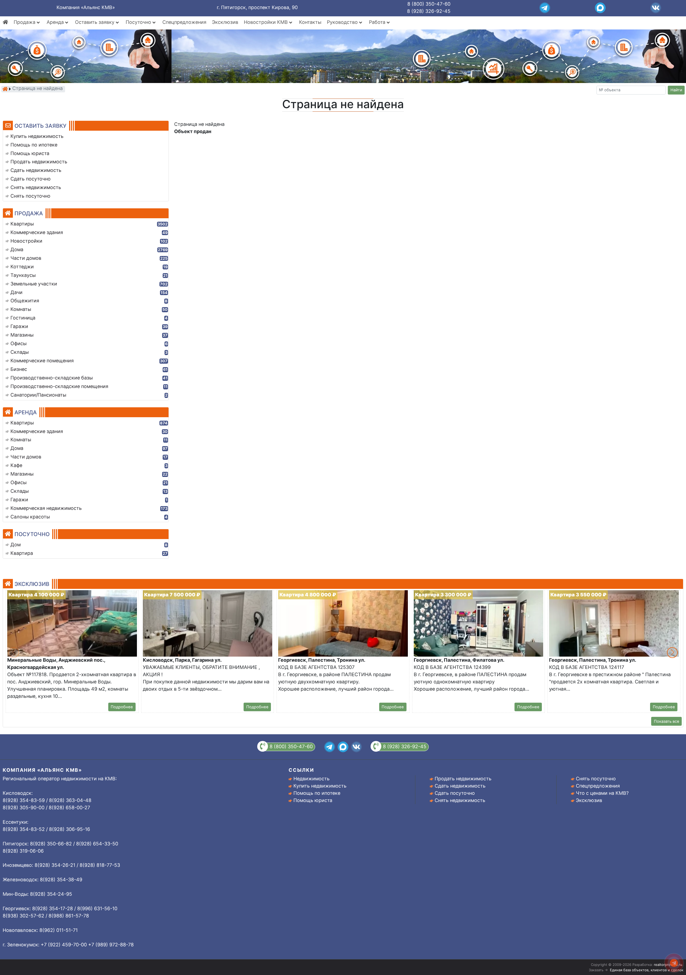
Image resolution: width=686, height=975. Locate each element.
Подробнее (122, 707)
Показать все (666, 721)
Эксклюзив (225, 22)
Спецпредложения (184, 22)
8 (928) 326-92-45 (428, 11)
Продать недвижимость (463, 778)
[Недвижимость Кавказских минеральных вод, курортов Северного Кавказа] (5, 88)
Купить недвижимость (319, 786)
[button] (672, 652)
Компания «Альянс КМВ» (86, 7)
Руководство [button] (343, 22)
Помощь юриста (312, 800)
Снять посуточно (596, 778)
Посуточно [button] (139, 22)
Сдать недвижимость (460, 786)
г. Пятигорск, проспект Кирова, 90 (257, 7)
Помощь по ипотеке (316, 793)
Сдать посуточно (455, 793)
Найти (676, 90)
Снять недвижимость (460, 800)
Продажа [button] (25, 22)
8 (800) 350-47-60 (428, 4)
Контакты (310, 22)
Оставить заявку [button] (95, 22)
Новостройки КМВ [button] (266, 22)
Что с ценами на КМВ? (602, 793)
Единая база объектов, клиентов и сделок (646, 970)
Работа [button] (378, 22)
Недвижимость (311, 778)
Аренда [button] (56, 22)
